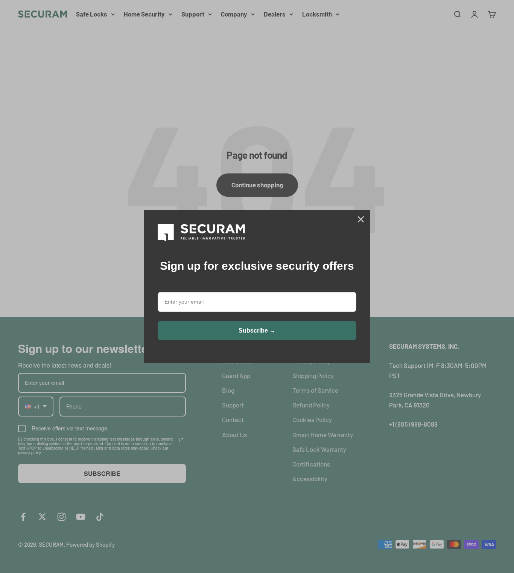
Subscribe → (257, 330)
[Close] (361, 219)
